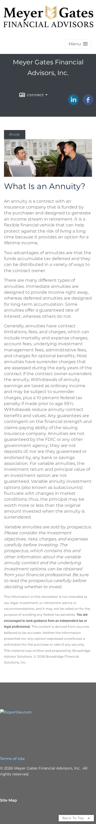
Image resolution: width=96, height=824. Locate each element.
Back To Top (73, 818)
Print (14, 134)
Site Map (8, 800)
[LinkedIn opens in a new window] (73, 103)
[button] (78, 44)
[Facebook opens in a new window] (88, 103)
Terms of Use (12, 758)
